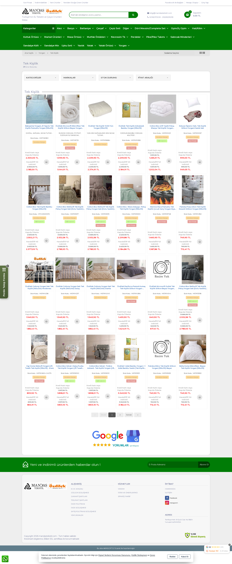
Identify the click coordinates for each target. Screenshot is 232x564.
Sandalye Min (51, 45)
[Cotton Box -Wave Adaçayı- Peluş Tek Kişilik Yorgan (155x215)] (131, 189)
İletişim (168, 493)
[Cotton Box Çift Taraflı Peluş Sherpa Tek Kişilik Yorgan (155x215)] (161, 109)
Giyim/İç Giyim (179, 28)
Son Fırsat (27, 2)
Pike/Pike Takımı (155, 37)
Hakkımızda (170, 489)
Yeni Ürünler (77, 515)
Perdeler (136, 37)
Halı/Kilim (197, 28)
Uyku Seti (67, 45)
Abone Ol (204, 464)
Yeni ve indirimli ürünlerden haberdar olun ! (65, 465)
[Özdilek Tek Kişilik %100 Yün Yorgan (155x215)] (100, 109)
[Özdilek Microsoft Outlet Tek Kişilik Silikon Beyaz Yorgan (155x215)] (161, 269)
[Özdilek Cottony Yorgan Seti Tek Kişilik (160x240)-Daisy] (69, 269)
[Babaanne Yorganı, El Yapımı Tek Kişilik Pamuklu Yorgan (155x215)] (39, 109)
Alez (59, 28)
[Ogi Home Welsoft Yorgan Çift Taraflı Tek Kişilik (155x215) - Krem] (39, 349)
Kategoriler (29, 28)
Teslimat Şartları (79, 500)
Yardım (121, 489)
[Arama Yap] (133, 15)
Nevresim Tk (118, 37)
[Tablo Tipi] (203, 53)
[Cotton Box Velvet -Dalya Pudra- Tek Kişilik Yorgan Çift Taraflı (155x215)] (69, 349)
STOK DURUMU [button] (109, 77)
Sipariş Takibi (124, 496)
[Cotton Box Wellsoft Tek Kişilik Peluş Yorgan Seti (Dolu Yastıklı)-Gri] (192, 269)
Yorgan (123, 45)
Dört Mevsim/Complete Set (150, 28)
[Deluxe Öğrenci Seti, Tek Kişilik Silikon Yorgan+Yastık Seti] (192, 109)
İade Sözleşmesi (78, 508)
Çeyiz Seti (114, 28)
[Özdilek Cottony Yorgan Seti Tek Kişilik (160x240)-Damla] (100, 269)
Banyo (71, 28)
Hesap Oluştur (192, 2)
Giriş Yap (205, 2)
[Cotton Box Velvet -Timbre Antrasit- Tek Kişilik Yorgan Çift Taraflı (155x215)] (100, 349)
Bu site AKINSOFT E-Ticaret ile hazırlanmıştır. (116, 548)
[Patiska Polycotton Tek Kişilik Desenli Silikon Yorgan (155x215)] (192, 189)
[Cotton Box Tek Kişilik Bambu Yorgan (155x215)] (39, 189)
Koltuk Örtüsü (31, 37)
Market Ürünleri (53, 37)
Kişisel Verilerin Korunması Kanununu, (114, 555)
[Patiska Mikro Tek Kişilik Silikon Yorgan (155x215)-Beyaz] (161, 349)
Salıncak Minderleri (181, 37)
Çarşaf (100, 28)
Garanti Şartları (79, 496)
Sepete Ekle (46, 162)
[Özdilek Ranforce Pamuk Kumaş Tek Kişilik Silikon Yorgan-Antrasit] (131, 269)
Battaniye (85, 28)
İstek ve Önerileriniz (128, 493)
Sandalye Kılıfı (31, 45)
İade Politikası (78, 504)
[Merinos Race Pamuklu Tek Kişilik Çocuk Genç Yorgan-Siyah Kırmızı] (161, 189)
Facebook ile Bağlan (174, 2)
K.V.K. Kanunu (77, 489)
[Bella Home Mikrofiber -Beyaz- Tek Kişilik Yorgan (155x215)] (192, 349)
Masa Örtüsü (74, 37)
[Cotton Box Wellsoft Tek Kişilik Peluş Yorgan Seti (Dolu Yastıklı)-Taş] (69, 189)
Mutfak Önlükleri (96, 37)
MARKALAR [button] (69, 77)
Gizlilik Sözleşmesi (80, 493)
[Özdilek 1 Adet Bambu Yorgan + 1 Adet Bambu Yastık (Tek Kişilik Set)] (131, 349)
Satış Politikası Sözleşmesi (83, 511)
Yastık (81, 45)
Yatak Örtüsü (106, 45)
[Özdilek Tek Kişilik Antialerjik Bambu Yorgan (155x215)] (131, 109)
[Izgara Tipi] (201, 53)
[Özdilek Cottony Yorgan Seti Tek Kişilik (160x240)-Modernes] (39, 269)
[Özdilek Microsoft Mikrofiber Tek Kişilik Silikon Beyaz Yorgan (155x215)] (69, 109)
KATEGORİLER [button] (33, 77)
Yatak (90, 45)
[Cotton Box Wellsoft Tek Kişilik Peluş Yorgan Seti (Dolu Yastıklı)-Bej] (100, 189)
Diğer (126, 28)
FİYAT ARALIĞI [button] (145, 77)
